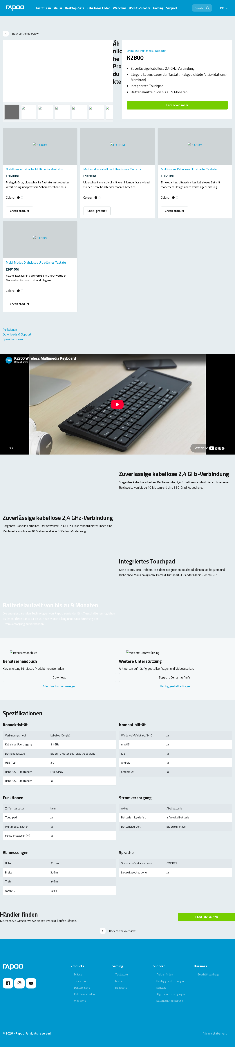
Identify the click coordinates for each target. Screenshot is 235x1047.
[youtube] (31, 983)
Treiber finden (164, 974)
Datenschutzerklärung (169, 1001)
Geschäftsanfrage (208, 974)
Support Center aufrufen (175, 677)
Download (59, 677)
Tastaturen (81, 981)
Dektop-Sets (82, 988)
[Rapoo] (15, 8)
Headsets (121, 988)
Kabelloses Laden (84, 994)
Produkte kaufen (206, 917)
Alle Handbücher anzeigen (59, 686)
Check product (19, 210)
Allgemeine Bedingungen (170, 994)
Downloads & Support (17, 334)
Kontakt (161, 988)
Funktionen (10, 329)
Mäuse (78, 974)
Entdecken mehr (177, 105)
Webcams (80, 1001)
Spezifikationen (13, 339)
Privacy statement (215, 1033)
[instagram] (19, 983)
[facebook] (8, 983)
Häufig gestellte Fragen (175, 686)
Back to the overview (25, 33)
